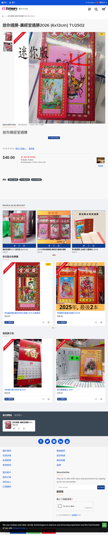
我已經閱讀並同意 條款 (70, 515)
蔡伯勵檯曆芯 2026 (65, 390)
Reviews (22, 125)
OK (104, 525)
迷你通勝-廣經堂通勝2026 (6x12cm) (23, 422)
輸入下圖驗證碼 (64, 499)
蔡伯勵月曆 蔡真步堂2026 (15, 390)
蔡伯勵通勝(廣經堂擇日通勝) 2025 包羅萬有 (22, 313)
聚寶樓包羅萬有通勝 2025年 (68, 313)
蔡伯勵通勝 (24, 180)
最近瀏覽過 (7, 415)
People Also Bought (14, 205)
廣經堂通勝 (13, 180)
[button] (16, 77)
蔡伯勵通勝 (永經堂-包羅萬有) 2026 (85, 249)
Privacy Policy (19, 528)
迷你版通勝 (36, 180)
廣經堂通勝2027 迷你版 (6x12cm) (15, 249)
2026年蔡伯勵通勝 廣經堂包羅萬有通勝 (51, 249)
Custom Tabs (37, 125)
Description (9, 125)
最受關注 (18, 415)
